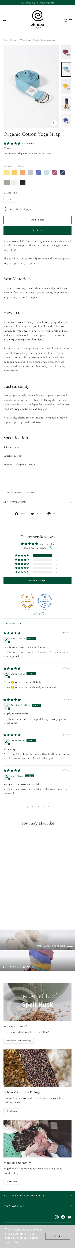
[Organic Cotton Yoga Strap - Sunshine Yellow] (5, 913)
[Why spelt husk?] (37, 1002)
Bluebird (46, 172)
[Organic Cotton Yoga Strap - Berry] (28, 913)
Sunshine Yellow (6, 172)
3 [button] (38, 806)
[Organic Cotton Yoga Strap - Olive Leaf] (36, 913)
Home (5, 40)
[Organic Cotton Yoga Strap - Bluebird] (24, 913)
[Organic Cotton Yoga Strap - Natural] (40, 913)
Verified (35, 613)
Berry (54, 172)
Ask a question (14, 502)
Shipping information (19, 492)
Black (22, 182)
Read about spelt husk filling (18, 1041)
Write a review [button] (37, 580)
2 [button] (32, 806)
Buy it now (37, 230)
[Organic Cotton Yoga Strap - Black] (44, 913)
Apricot (22, 172)
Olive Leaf (6, 182)
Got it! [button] (58, 1236)
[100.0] (45, 601)
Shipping (22, 153)
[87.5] (27, 601)
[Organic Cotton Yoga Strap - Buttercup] (9, 913)
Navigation (14, 1205)
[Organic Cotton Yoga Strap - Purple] (21, 913)
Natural (15, 182)
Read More (12, 1111)
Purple (38, 172)
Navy (62, 172)
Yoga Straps (26, 40)
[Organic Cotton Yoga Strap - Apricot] (13, 913)
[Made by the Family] (37, 1138)
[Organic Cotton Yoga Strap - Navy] (32, 913)
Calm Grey (30, 172)
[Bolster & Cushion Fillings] (37, 1068)
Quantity (10, 193)
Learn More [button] (13, 1242)
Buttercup (15, 172)
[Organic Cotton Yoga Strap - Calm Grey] (17, 913)
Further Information (23, 1195)
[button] (12, 143)
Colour (14, 166)
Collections (14, 40)
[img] (12, 633)
